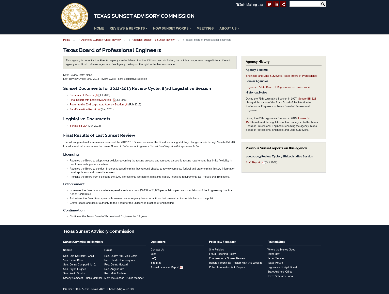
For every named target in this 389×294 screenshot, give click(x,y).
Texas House (275, 262)
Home (99, 28)
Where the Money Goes (281, 249)
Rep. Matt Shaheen (115, 273)
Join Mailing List (251, 4)
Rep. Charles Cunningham (119, 260)
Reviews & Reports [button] (127, 28)
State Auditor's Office (279, 271)
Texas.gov (273, 253)
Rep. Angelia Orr (114, 269)
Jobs (153, 253)
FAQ (153, 258)
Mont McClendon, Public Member (123, 277)
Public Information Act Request (227, 267)
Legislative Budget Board (282, 267)
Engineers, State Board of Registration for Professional (278, 87)
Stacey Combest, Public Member (82, 277)
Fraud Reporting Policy (222, 253)
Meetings (205, 28)
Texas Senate (275, 258)
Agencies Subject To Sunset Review (153, 39)
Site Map (156, 262)
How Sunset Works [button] (171, 28)
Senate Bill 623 (307, 98)
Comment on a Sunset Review (227, 258)
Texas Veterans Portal (280, 276)
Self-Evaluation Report (83, 109)
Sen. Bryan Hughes (74, 269)
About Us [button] (228, 28)
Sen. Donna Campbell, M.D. (79, 264)
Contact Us (157, 249)
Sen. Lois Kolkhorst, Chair (78, 255)
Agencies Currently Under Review (101, 39)
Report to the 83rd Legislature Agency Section (97, 104)
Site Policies (216, 249)
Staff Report (253, 162)
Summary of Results (82, 95)
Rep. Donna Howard (116, 264)
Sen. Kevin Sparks (74, 273)
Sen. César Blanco (74, 260)
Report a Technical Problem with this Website (235, 262)
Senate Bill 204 (79, 125)
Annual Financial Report (165, 267)
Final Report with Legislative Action (91, 99)
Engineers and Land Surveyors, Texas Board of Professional (281, 75)
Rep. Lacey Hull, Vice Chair (120, 255)
